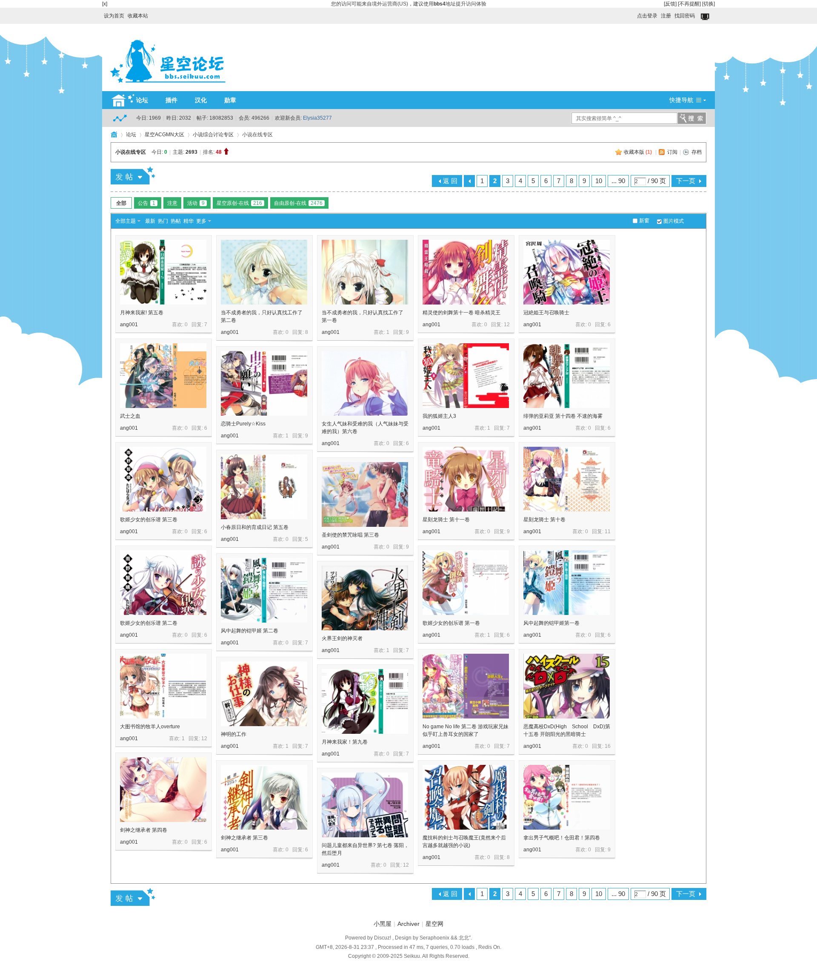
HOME (114, 134)
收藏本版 (638, 152)
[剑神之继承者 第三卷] (264, 797)
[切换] (708, 4)
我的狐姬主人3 (439, 416)
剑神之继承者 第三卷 (244, 838)
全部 (121, 203)
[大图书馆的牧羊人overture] (163, 686)
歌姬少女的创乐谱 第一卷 (451, 623)
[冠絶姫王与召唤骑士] (566, 272)
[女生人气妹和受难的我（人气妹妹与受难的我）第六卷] (365, 383)
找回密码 (684, 16)
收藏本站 (138, 16)
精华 (188, 221)
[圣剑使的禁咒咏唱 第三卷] (365, 494)
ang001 (129, 325)
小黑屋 (382, 923)
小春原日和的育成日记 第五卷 (255, 527)
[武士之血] (163, 375)
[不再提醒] (689, 4)
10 (598, 180)
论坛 (142, 100)
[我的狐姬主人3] (466, 375)
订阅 (672, 152)
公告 (146, 203)
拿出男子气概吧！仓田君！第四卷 (561, 838)
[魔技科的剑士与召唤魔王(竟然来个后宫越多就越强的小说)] (466, 797)
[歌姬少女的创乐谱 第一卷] (466, 582)
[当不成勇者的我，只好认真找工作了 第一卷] (365, 272)
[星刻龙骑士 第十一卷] (466, 479)
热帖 (176, 221)
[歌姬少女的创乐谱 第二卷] (163, 582)
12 (507, 325)
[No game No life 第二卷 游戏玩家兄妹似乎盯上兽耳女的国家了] (466, 686)
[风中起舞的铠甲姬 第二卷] (264, 590)
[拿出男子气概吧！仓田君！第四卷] (566, 797)
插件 (171, 100)
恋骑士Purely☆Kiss (243, 424)
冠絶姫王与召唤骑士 (546, 313)
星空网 (434, 923)
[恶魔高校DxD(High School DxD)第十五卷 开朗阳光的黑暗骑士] (566, 686)
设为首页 (114, 16)
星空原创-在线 (239, 203)
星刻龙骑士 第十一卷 (446, 520)
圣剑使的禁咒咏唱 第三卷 (350, 535)
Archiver (408, 923)
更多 (201, 221)
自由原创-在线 (298, 203)
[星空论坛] (167, 86)
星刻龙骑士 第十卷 (544, 520)
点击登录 (647, 16)
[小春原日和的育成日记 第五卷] (264, 486)
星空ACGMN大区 (164, 135)
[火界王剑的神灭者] (365, 598)
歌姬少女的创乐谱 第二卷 (148, 623)
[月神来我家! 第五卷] (163, 272)
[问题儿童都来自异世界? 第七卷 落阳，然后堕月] (365, 805)
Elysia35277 (317, 118)
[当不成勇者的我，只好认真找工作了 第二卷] (264, 272)
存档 (696, 152)
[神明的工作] (264, 693)
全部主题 (125, 221)
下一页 (685, 180)
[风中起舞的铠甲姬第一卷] (566, 582)
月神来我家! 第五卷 (141, 313)
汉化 (201, 100)
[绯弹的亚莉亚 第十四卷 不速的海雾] (566, 375)
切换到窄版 (706, 17)
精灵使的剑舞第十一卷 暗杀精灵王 (461, 313)
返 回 (450, 180)
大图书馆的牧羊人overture (150, 727)
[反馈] (670, 4)
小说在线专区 (130, 152)
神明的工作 (233, 734)
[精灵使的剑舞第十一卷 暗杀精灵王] (466, 272)
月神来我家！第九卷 (345, 742)
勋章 (230, 100)
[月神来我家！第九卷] (365, 701)
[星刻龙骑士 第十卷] (566, 479)
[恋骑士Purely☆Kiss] (264, 383)
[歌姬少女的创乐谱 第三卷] (163, 479)
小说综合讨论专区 (213, 135)
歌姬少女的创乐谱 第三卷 (148, 520)
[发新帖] (133, 175)
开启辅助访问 (633, 13)
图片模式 (673, 221)
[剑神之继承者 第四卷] (163, 789)
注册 (666, 16)
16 (608, 746)
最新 (150, 221)
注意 (172, 203)
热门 (163, 221)
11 (608, 531)
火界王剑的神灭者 (342, 638)
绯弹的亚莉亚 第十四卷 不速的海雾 (563, 416)
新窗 (644, 221)
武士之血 (130, 416)
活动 (196, 203)
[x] (104, 4)
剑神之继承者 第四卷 (143, 830)
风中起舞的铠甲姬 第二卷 (249, 631)
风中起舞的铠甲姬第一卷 (551, 623)
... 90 (618, 180)
